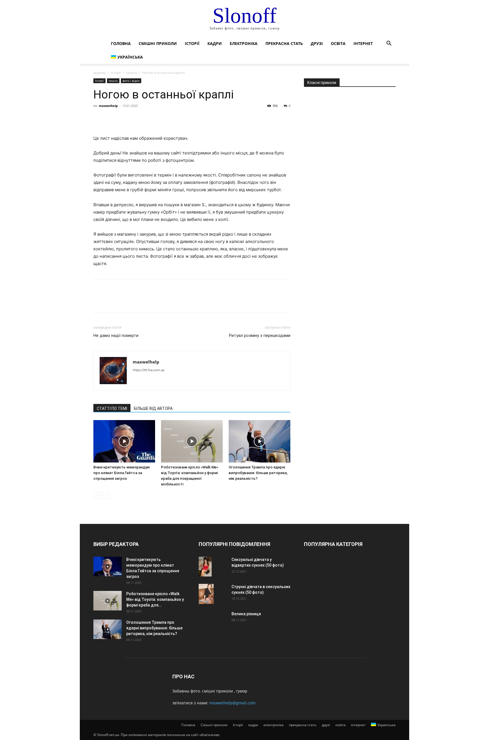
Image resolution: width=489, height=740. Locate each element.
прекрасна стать (284, 43)
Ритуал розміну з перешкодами (259, 335)
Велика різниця (246, 614)
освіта (338, 43)
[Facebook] (99, 118)
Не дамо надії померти (115, 335)
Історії (192, 43)
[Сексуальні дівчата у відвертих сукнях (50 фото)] (205, 566)
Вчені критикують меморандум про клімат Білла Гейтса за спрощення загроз (121, 473)
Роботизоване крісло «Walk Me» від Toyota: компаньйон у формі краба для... (155, 599)
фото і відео (131, 81)
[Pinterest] (125, 118)
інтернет (363, 43)
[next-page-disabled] (106, 495)
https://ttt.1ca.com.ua (148, 370)
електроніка (244, 43)
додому (99, 72)
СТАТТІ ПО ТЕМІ (112, 408)
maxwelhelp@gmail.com (232, 702)
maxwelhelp (108, 106)
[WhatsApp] (138, 118)
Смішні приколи (158, 43)
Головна (121, 43)
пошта (131, 72)
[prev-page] (96, 495)
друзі (317, 43)
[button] (389, 44)
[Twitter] (112, 118)
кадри (214, 43)
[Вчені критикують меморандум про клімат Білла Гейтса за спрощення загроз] (124, 441)
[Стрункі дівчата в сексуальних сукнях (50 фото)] (206, 594)
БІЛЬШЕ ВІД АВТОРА (153, 408)
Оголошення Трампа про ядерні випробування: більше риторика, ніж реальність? (258, 473)
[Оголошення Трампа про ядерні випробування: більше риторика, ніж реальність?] (259, 441)
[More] (151, 118)
